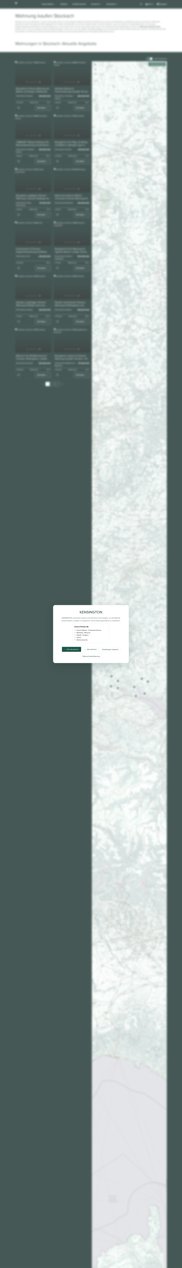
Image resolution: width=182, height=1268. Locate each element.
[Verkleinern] (95, 69)
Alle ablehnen (92, 649)
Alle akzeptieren (73, 649)
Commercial (95, 4)
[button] (145, 693)
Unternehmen (111, 4)
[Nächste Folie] (39, 82)
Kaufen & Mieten (47, 4)
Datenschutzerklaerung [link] (91, 656)
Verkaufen (63, 4)
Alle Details (41, 108)
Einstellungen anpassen (110, 649)
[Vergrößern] (95, 64)
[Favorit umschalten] (18, 107)
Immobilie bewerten (79, 4)
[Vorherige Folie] (27, 82)
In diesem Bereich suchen (157, 64)
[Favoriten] (141, 4)
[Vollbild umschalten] (95, 74)
